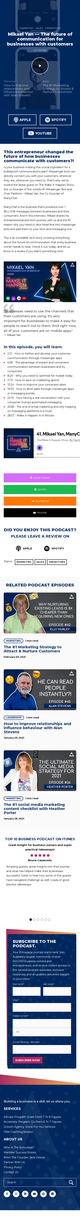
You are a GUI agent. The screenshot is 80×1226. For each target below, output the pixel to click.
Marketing (26, 28)
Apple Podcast (41, 477)
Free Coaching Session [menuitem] (18, 1131)
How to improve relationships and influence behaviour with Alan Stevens (37, 728)
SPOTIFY (57, 548)
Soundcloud (42, 501)
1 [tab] (30, 919)
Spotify (58, 120)
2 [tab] (34, 919)
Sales (39, 28)
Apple (25, 120)
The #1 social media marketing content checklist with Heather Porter (34, 808)
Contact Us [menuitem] (11, 1172)
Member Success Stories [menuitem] (20, 1152)
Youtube (43, 133)
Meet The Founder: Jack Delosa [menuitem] (24, 1157)
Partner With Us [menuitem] (14, 1162)
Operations (53, 28)
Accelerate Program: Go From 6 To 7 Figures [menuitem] (32, 1121)
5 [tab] (45, 919)
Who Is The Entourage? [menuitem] (19, 1147)
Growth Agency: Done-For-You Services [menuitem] (29, 1126)
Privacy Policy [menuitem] (13, 1167)
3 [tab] (38, 919)
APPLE (27, 548)
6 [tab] (49, 919)
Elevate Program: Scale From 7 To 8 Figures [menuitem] (32, 1117)
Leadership (14, 717)
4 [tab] (42, 919)
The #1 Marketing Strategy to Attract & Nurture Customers (33, 649)
